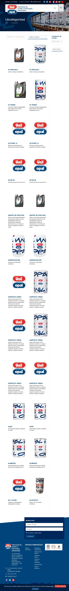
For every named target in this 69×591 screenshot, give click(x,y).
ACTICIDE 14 (12, 143)
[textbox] (57, 41)
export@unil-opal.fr (36, 1)
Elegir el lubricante (36, 567)
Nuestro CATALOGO (28, 548)
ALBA (10, 426)
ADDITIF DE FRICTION (16, 215)
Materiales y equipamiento (37, 548)
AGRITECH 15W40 (14, 340)
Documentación (38, 564)
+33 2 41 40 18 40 (25, 1)
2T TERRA (11, 105)
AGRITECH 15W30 (14, 297)
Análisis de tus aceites (38, 552)
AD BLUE (11, 180)
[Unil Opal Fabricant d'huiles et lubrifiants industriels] (12, 9)
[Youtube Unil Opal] (50, 2)
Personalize (35, 589)
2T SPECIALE (13, 70)
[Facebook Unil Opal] (44, 2)
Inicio (6, 22)
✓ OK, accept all (60, 586)
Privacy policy (50, 586)
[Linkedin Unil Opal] (47, 2)
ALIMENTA (12, 463)
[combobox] (57, 41)
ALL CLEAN (12, 500)
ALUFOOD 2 (33, 500)
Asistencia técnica (37, 556)
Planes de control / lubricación (37, 561)
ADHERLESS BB (14, 260)
